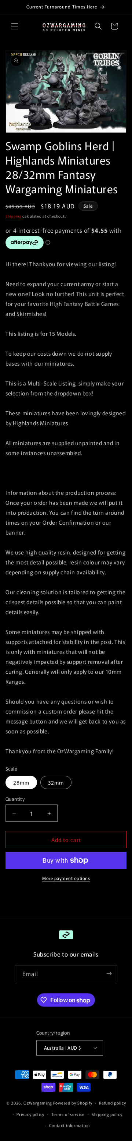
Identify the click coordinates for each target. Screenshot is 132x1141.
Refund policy (112, 1103)
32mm (56, 782)
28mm (21, 782)
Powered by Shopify (72, 1103)
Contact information (69, 1125)
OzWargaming (37, 1103)
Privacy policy (30, 1114)
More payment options (66, 878)
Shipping (14, 216)
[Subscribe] (109, 973)
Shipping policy (107, 1114)
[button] (15, 26)
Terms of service (68, 1114)
